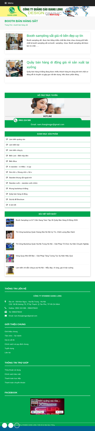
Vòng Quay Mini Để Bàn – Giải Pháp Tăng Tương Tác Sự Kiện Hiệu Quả (44, 256)
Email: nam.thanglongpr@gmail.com (23, 316)
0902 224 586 (25, 120)
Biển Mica (13, 161)
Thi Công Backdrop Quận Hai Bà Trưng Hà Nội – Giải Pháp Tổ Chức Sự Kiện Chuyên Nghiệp (52, 244)
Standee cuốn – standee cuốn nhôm (23, 183)
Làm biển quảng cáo (17, 139)
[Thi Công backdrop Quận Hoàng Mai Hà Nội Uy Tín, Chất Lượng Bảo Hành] (10, 235)
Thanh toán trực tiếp (13, 378)
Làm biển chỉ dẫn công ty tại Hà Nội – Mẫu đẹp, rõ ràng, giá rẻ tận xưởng (44, 268)
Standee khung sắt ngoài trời (20, 178)
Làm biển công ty (16, 150)
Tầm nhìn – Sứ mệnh (13, 336)
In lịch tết (12, 205)
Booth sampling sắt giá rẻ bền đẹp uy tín (55, 35)
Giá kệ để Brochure (16, 199)
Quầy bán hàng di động (18, 194)
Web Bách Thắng (50, 425)
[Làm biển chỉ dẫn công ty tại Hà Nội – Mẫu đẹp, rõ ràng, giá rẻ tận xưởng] (10, 270)
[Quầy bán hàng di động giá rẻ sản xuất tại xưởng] (14, 68)
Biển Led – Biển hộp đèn (18, 156)
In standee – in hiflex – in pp (20, 167)
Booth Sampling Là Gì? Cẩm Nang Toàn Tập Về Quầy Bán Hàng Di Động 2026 (47, 220)
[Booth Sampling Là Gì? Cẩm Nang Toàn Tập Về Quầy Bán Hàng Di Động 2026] (10, 223)
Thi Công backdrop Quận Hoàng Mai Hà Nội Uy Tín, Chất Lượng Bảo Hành (45, 232)
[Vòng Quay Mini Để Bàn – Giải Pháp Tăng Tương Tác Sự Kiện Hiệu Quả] (10, 258)
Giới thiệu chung (11, 331)
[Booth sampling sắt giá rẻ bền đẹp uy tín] (14, 41)
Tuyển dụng (9, 348)
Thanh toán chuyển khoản (15, 383)
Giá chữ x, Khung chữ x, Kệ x (20, 172)
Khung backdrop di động (18, 188)
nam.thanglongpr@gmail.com (50, 124)
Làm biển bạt (14, 145)
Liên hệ (8, 353)
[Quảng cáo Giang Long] (47, 11)
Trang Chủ (8, 25)
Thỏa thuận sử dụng (13, 370)
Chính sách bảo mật (13, 374)
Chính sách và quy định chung (16, 344)
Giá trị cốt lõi (9, 340)
